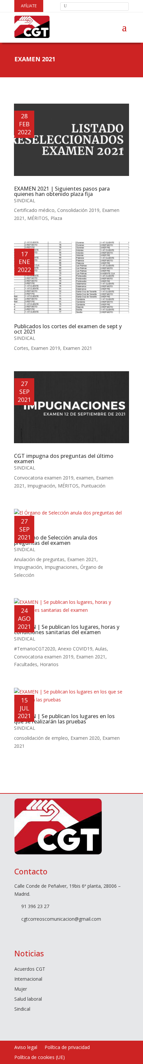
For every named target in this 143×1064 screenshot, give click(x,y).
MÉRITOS (37, 218)
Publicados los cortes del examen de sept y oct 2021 (68, 329)
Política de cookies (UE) (39, 1057)
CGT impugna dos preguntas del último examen (63, 458)
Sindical (24, 200)
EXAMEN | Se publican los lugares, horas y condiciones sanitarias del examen (66, 629)
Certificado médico (34, 210)
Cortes (21, 348)
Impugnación (41, 486)
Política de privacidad (67, 1047)
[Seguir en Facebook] (16, 931)
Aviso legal (25, 1047)
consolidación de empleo (41, 738)
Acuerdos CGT (29, 969)
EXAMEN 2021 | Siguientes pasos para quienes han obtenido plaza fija (62, 191)
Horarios (49, 664)
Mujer (20, 989)
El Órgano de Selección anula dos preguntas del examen (55, 540)
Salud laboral (28, 999)
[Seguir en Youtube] (43, 931)
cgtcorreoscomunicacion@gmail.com (61, 919)
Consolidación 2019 (78, 210)
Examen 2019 (45, 348)
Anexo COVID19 (75, 648)
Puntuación (93, 486)
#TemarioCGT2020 (34, 648)
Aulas (101, 648)
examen (84, 478)
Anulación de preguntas (39, 559)
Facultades (25, 664)
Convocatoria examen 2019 (43, 478)
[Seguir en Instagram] (56, 931)
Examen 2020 (85, 738)
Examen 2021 (77, 348)
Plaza (56, 218)
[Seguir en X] (29, 931)
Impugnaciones (61, 567)
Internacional (28, 979)
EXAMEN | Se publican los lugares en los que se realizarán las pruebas (64, 718)
